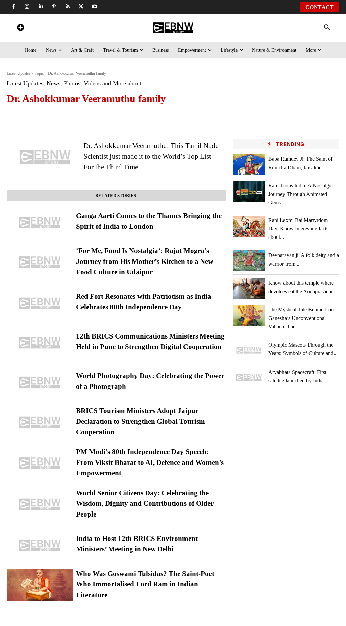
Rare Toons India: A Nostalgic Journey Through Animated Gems (300, 194)
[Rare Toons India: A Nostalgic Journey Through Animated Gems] (249, 191)
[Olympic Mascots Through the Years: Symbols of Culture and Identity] (249, 350)
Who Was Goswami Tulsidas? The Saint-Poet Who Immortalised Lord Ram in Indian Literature (145, 584)
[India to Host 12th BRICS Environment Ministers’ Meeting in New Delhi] (40, 545)
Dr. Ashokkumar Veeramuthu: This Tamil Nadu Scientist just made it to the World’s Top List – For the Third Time (151, 156)
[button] (327, 27)
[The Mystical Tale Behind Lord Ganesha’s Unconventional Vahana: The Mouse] (249, 315)
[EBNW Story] (173, 27)
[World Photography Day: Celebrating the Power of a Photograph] (40, 382)
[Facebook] (13, 7)
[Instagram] (27, 7)
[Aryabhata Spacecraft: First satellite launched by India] (249, 377)
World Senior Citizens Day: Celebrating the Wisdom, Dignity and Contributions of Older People (145, 503)
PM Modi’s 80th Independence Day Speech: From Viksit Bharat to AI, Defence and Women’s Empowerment (150, 462)
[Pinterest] (54, 7)
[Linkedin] (40, 7)
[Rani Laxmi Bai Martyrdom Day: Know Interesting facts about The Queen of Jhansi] (249, 226)
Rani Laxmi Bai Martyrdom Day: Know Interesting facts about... (298, 228)
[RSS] (67, 7)
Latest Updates (18, 73)
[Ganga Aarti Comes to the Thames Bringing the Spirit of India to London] (40, 222)
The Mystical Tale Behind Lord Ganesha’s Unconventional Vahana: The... (302, 318)
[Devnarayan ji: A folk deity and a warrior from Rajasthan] (249, 260)
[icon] (20, 28)
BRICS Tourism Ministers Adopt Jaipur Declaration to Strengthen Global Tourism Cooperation (140, 421)
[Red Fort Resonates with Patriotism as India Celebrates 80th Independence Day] (40, 303)
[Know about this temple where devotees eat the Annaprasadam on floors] (249, 288)
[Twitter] (81, 7)
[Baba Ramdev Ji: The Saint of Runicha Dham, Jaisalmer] (249, 164)
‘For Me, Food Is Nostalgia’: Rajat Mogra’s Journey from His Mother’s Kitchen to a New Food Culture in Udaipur (144, 261)
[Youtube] (94, 7)
